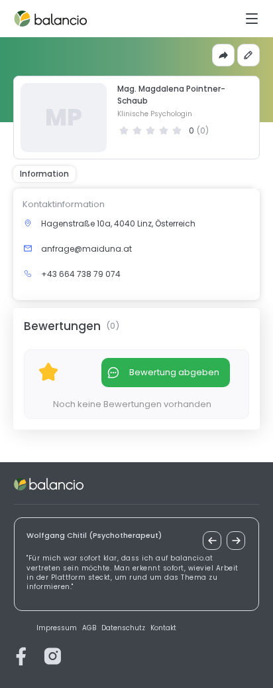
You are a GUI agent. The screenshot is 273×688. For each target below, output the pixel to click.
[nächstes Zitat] (236, 540)
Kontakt (163, 628)
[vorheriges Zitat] (212, 540)
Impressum (56, 628)
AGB (89, 628)
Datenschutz (123, 628)
